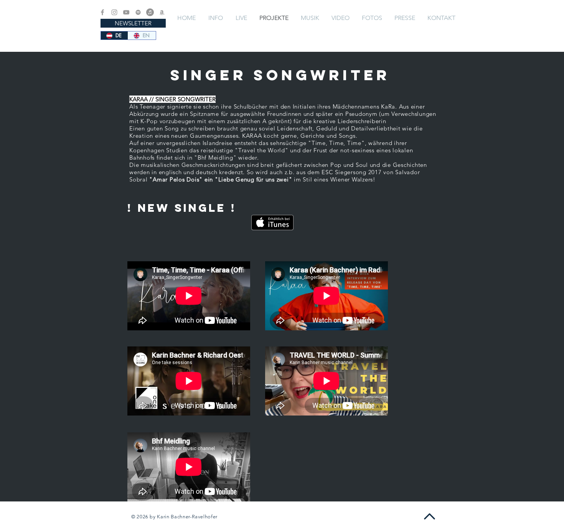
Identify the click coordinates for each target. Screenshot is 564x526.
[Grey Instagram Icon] (114, 12)
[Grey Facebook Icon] (102, 12)
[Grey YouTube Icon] (126, 12)
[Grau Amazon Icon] (162, 12)
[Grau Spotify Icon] (138, 12)
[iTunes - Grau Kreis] (150, 12)
